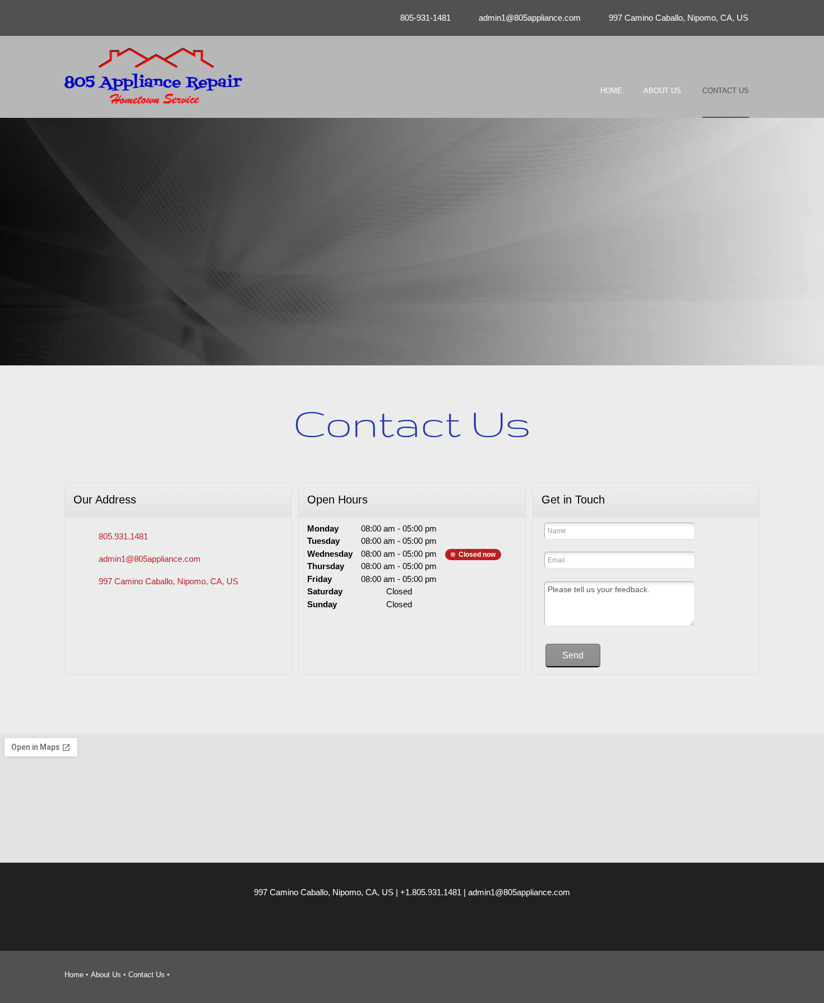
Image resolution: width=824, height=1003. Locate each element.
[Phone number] (378, 925)
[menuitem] (611, 100)
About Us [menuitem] (106, 974)
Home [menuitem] (74, 974)
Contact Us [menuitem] (146, 974)
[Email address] (401, 925)
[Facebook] (445, 925)
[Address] (423, 925)
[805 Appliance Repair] (153, 76)
